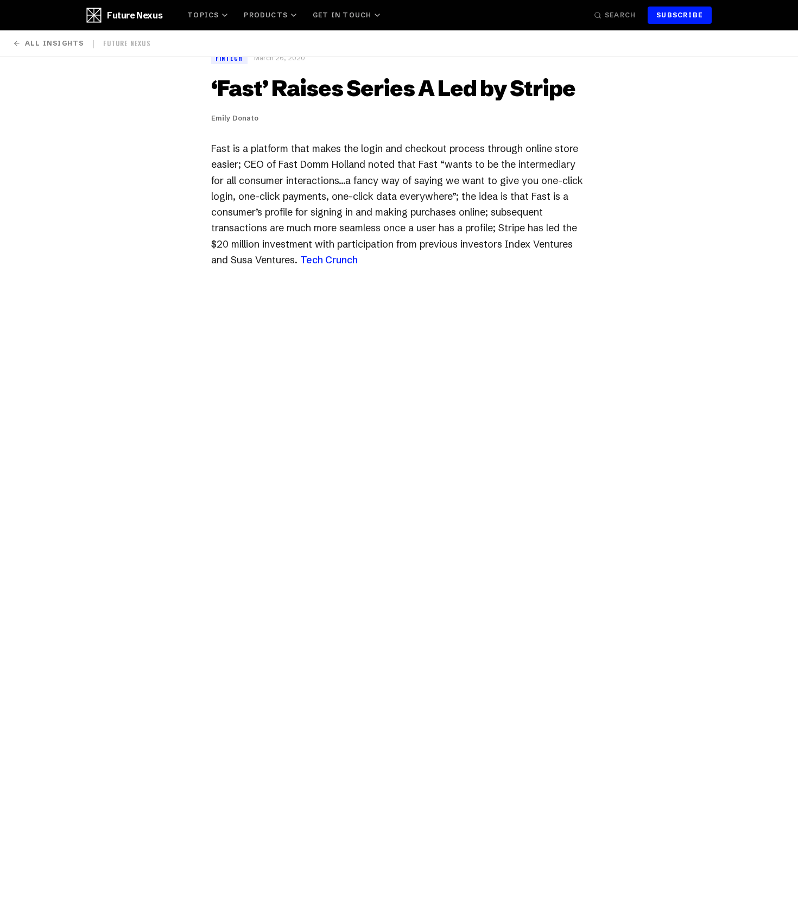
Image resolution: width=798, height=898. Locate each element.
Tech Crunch (329, 260)
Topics (203, 15)
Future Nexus (134, 15)
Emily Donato (234, 117)
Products (266, 15)
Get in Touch (342, 15)
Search (620, 15)
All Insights (54, 43)
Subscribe (679, 15)
